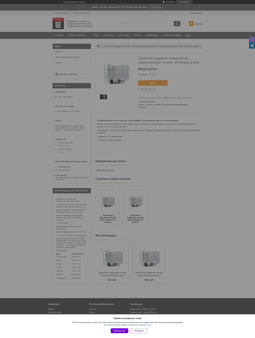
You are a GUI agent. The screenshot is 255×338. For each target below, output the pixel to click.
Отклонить (139, 331)
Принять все (119, 331)
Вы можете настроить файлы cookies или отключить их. (126, 325)
